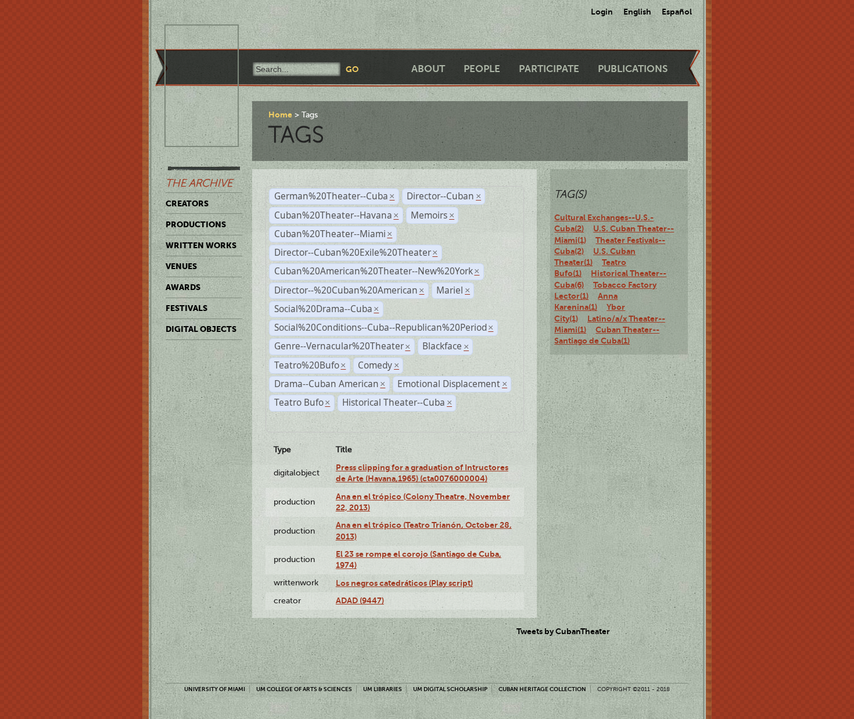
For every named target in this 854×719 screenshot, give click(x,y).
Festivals (186, 308)
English (637, 11)
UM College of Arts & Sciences (304, 689)
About (428, 68)
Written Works (201, 245)
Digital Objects (201, 329)
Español (677, 11)
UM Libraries (382, 689)
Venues (181, 266)
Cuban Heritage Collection (542, 689)
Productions (196, 224)
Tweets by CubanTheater (563, 631)
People (482, 68)
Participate (549, 68)
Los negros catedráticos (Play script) (404, 583)
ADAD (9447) (360, 600)
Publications (633, 68)
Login (602, 11)
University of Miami (214, 689)
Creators (187, 203)
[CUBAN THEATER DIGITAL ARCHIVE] (191, 38)
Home (280, 114)
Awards (183, 287)
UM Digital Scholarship (450, 689)
